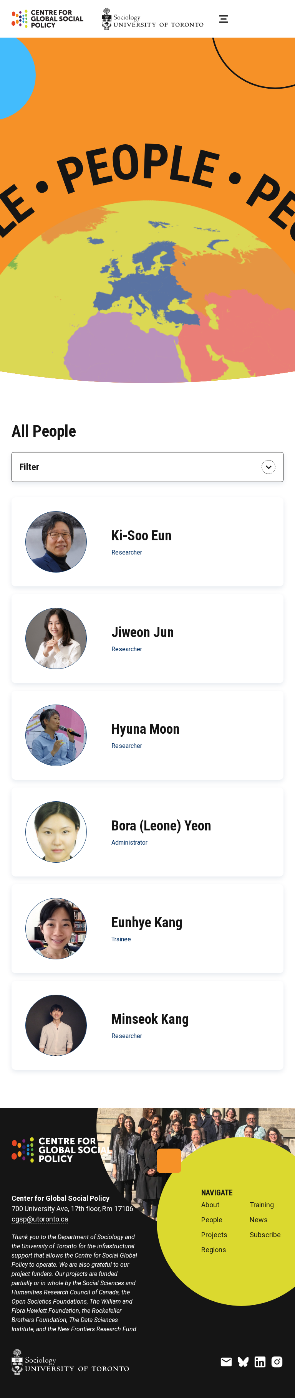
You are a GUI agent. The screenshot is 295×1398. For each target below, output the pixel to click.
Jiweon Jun (142, 632)
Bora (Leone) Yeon (161, 825)
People (211, 1219)
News (259, 1219)
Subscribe (265, 1234)
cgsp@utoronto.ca (40, 1219)
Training (262, 1205)
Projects (214, 1234)
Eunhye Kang (146, 922)
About (210, 1205)
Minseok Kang (150, 1019)
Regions (213, 1249)
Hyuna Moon (145, 729)
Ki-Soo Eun (141, 535)
